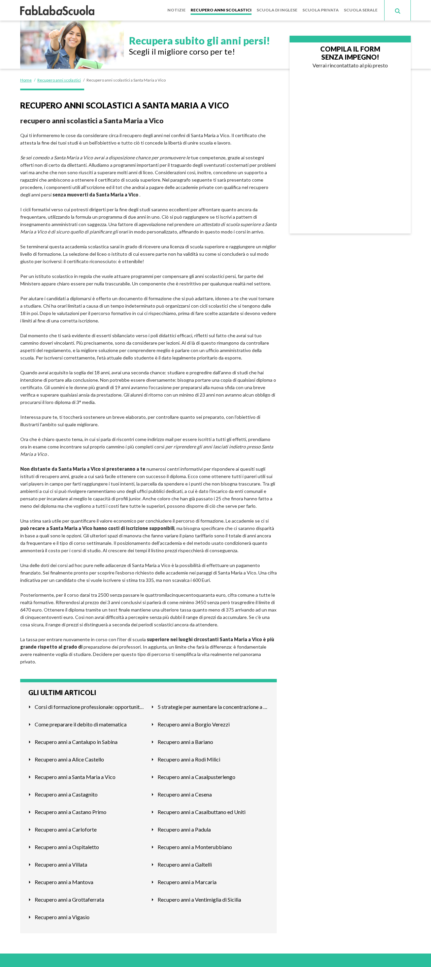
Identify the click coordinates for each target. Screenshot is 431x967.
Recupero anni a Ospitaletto (67, 847)
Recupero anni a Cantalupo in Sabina (76, 742)
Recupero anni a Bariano (185, 742)
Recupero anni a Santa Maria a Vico (75, 777)
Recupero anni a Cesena (185, 794)
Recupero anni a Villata (61, 864)
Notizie (176, 9)
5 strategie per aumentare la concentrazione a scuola (213, 707)
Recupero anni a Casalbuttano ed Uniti (201, 812)
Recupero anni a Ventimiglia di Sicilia (199, 899)
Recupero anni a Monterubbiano (195, 847)
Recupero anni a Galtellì (185, 864)
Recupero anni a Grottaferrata (69, 899)
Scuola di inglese (277, 9)
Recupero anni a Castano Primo (70, 812)
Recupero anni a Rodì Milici (189, 759)
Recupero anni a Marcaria (187, 882)
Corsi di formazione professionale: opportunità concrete (90, 707)
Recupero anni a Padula (184, 829)
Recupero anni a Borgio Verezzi (194, 724)
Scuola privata (320, 9)
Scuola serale (360, 9)
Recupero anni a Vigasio (62, 917)
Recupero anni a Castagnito (66, 794)
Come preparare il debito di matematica (81, 724)
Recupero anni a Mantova (64, 882)
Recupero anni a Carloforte (66, 829)
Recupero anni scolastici (221, 9)
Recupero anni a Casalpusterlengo (196, 777)
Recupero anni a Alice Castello (69, 759)
